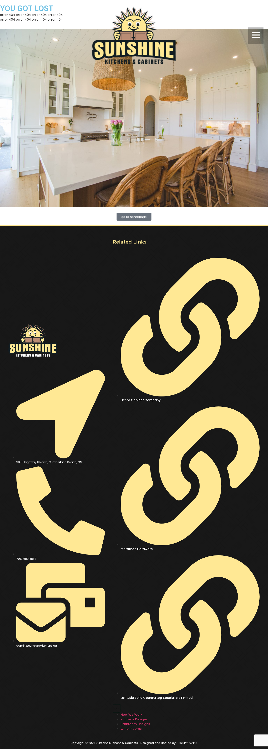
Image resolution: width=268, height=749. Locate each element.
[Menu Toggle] (116, 708)
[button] (221, 35)
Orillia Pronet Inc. (187, 743)
